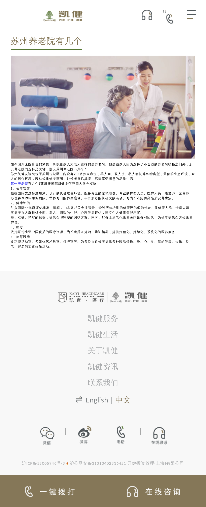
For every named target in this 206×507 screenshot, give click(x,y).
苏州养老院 (19, 184)
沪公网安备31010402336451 (98, 463)
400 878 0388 (171, 19)
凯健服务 (103, 319)
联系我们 (103, 383)
